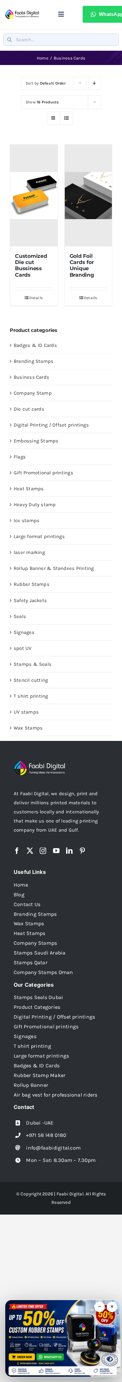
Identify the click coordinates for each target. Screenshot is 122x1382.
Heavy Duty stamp (35, 504)
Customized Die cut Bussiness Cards (31, 265)
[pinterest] (82, 851)
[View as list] (66, 118)
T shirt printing (31, 696)
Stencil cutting (31, 680)
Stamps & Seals (32, 664)
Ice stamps (26, 520)
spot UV (23, 648)
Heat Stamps (29, 489)
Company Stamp (33, 393)
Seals (20, 616)
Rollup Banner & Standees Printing (54, 568)
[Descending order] (94, 83)
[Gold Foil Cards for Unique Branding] (88, 195)
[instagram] (43, 851)
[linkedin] (69, 851)
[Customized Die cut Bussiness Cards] (34, 195)
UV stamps (26, 712)
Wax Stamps (28, 728)
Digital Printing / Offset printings (51, 425)
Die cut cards (29, 409)
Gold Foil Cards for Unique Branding (82, 265)
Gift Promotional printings (43, 473)
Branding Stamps (33, 361)
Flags (20, 457)
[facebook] (17, 851)
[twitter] (30, 851)
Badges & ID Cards (35, 345)
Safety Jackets (30, 600)
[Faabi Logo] (22, 11)
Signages (24, 632)
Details (36, 298)
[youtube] (56, 851)
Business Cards (31, 377)
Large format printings (39, 536)
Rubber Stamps (31, 584)
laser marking (29, 552)
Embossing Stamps (36, 441)
